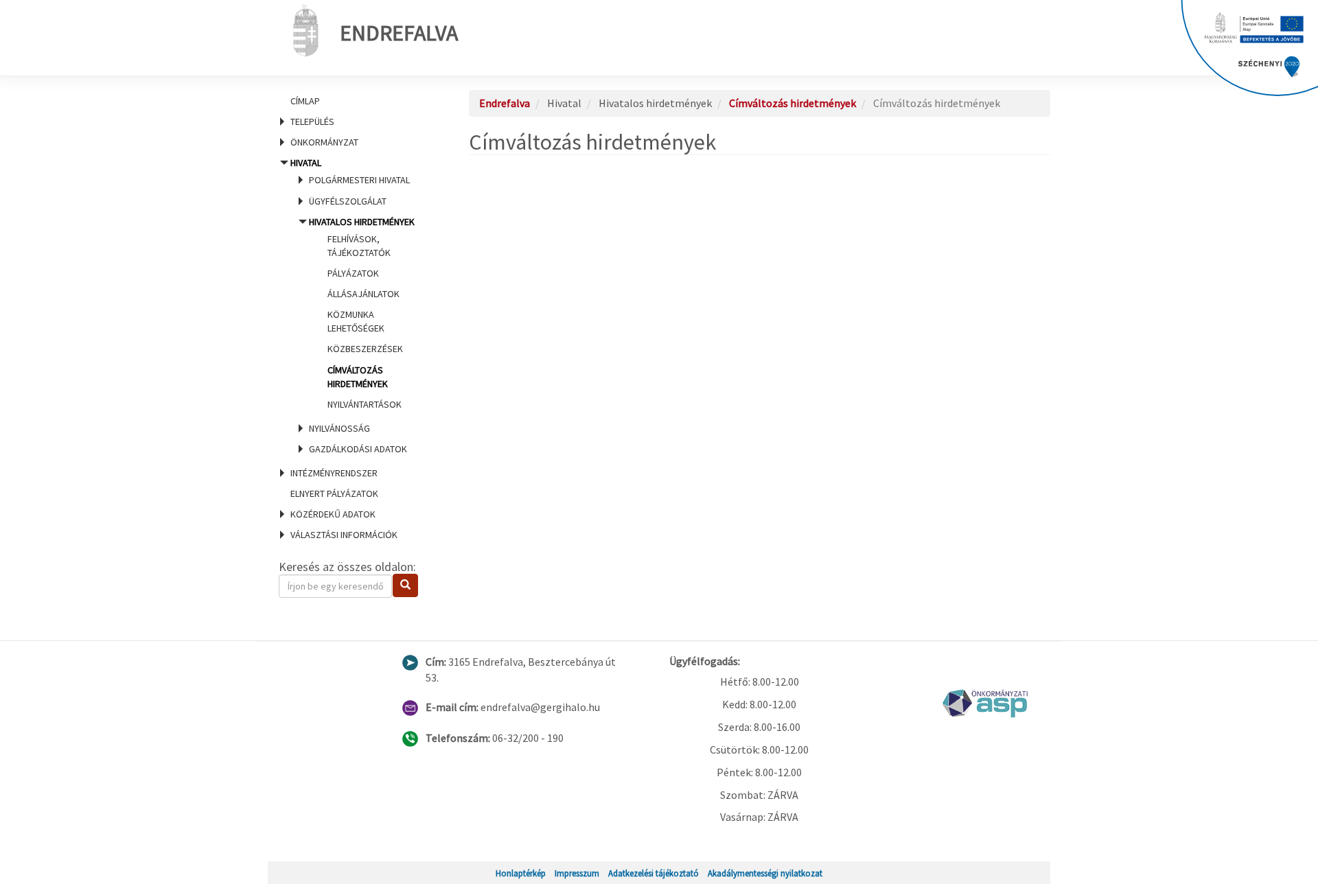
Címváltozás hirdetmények (792, 103)
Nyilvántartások (364, 404)
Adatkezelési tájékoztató (653, 873)
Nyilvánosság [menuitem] (339, 428)
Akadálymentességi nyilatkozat (765, 873)
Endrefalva (399, 33)
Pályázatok (353, 273)
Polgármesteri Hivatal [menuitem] (359, 180)
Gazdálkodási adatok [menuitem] (358, 449)
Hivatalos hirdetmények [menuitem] (362, 313)
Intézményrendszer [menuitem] (334, 473)
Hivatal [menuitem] (352, 305)
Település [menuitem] (312, 121)
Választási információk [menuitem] (343, 534)
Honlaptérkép (521, 873)
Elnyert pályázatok (334, 493)
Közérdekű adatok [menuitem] (332, 514)
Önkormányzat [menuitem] (324, 142)
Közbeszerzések (365, 348)
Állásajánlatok (363, 294)
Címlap (305, 101)
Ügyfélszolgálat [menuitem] (347, 201)
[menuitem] (357, 101)
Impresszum (577, 873)
